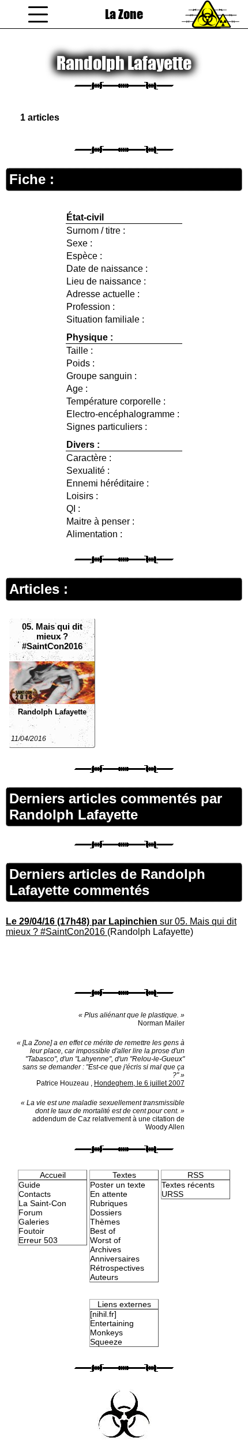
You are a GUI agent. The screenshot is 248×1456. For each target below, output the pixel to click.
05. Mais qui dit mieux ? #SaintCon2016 (52, 636)
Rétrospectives (117, 1267)
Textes (124, 1175)
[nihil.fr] (103, 1314)
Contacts (34, 1194)
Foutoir (31, 1231)
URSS (172, 1194)
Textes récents (188, 1184)
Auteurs (104, 1277)
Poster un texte (117, 1184)
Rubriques (108, 1203)
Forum (30, 1212)
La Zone (124, 14)
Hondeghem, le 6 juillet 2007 (139, 1083)
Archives (105, 1249)
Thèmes (105, 1221)
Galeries (33, 1221)
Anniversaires (115, 1258)
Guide (29, 1184)
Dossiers (106, 1212)
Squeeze (106, 1341)
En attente (108, 1194)
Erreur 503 (38, 1240)
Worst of (105, 1240)
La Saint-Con (42, 1203)
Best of (102, 1231)
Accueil (53, 1175)
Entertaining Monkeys (112, 1328)
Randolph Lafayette (52, 712)
